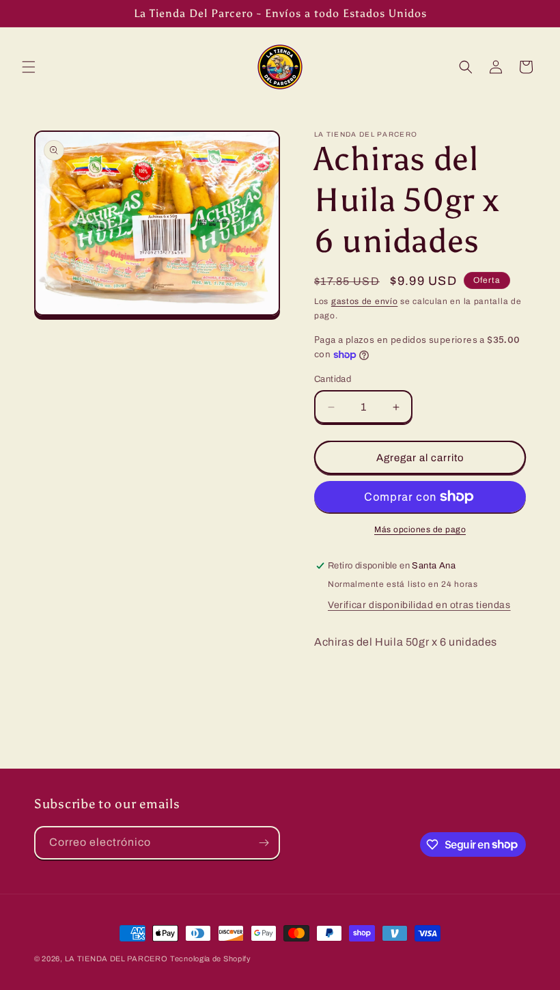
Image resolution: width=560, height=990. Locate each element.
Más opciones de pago (420, 529)
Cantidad (332, 379)
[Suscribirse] (264, 843)
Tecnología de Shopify (210, 958)
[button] (29, 67)
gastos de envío (364, 301)
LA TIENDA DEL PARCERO (116, 958)
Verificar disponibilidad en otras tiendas (419, 605)
